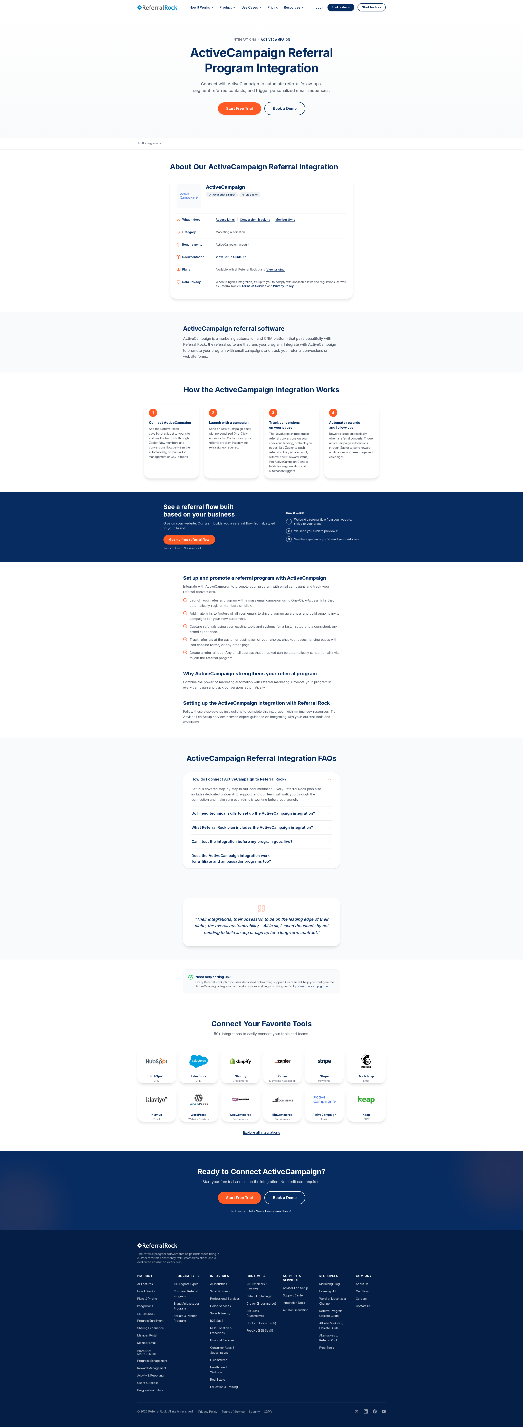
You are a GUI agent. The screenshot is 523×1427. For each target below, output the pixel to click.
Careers (361, 1298)
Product (226, 7)
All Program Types (186, 1284)
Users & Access (147, 1383)
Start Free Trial (239, 108)
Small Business (220, 1291)
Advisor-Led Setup (295, 1288)
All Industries (218, 1284)
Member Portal (147, 1335)
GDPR (268, 1411)
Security (254, 1411)
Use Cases (249, 7)
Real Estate (217, 1379)
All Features (145, 1284)
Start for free (371, 7)
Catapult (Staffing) (259, 1296)
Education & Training (224, 1387)
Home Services (220, 1306)
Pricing (273, 7)
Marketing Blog (329, 1284)
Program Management (152, 1360)
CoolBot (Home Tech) (261, 1323)
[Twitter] (357, 1411)
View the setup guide (312, 986)
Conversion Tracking (255, 219)
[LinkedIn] (366, 1411)
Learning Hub (328, 1291)
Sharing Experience (150, 1328)
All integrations (151, 143)
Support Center (293, 1295)
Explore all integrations (261, 1132)
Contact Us (363, 1306)
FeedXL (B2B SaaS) (260, 1330)
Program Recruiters (150, 1390)
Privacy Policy (283, 286)
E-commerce (218, 1360)
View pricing (275, 269)
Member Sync (285, 219)
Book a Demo (285, 108)
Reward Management (151, 1368)
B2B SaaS (216, 1320)
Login (320, 7)
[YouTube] (384, 1411)
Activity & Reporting (150, 1375)
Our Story (362, 1291)
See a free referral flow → (274, 1211)
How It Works (200, 7)
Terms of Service (253, 286)
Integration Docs (294, 1302)
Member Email (146, 1342)
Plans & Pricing (147, 1298)
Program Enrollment (150, 1320)
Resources (292, 7)
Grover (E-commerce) (261, 1303)
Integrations (244, 39)
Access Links (225, 219)
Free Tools (326, 1347)
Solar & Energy (220, 1313)
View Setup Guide (229, 257)
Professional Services (225, 1298)
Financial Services (222, 1340)
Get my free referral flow (189, 540)
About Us (362, 1284)
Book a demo (341, 7)
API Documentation (295, 1310)
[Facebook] (375, 1411)
